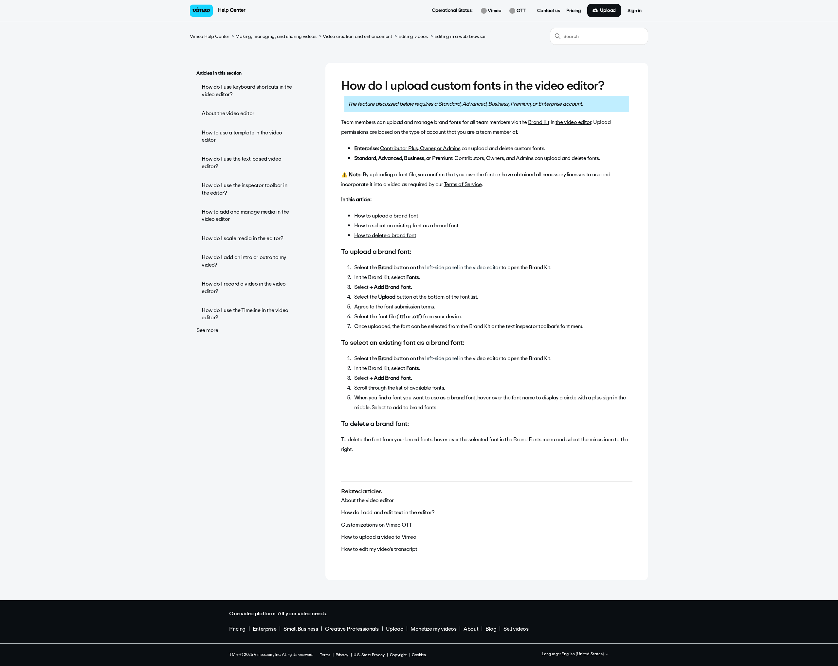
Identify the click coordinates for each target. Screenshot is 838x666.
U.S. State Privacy (369, 655)
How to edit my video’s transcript (379, 549)
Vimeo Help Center (209, 36)
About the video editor (228, 113)
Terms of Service (463, 184)
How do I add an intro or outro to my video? (244, 261)
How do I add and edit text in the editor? (388, 512)
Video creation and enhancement (357, 36)
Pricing (573, 11)
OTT (520, 11)
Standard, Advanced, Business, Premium (484, 103)
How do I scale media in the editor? (242, 238)
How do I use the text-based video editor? (241, 162)
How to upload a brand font (386, 215)
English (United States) (583, 654)
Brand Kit (538, 122)
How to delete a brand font (385, 235)
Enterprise (550, 103)
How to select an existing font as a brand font (406, 225)
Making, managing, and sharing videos (275, 36)
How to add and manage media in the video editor (245, 215)
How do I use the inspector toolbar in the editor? (244, 189)
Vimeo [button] (494, 11)
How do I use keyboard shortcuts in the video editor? (247, 90)
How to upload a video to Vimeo (378, 537)
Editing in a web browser (460, 36)
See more (207, 330)
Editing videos (413, 36)
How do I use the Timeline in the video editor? (245, 314)
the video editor (573, 122)
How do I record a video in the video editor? (244, 287)
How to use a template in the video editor (242, 136)
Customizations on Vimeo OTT (376, 524)
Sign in (635, 11)
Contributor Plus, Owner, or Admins (420, 148)
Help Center (231, 10)
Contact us (548, 11)
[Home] (201, 11)
